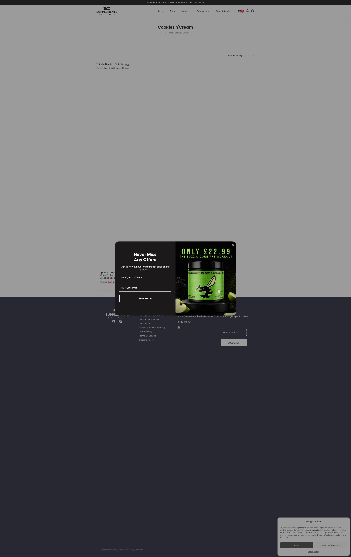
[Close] (233, 244)
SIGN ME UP (145, 298)
